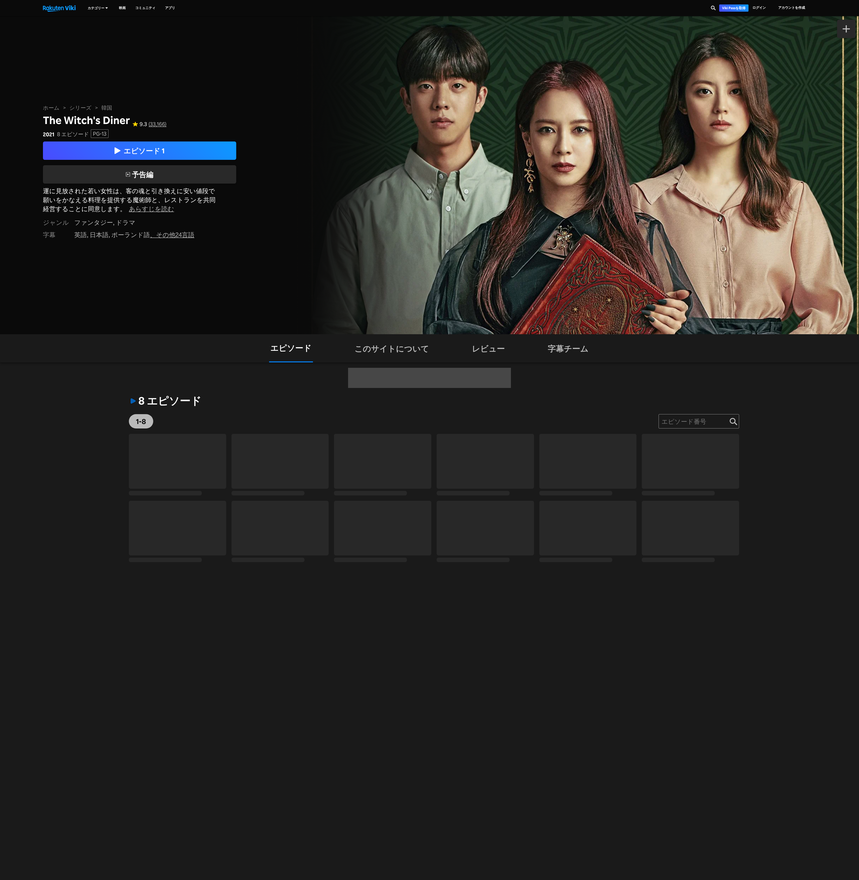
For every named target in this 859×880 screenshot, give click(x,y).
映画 (122, 8)
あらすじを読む (151, 208)
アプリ (170, 8)
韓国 (106, 107)
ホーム (51, 107)
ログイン (759, 7)
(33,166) (157, 124)
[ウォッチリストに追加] (846, 29)
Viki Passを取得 (734, 8)
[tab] (291, 348)
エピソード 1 (144, 150)
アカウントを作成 (791, 7)
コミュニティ (145, 8)
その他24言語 (175, 234)
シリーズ (80, 107)
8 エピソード (73, 134)
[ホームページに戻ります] (59, 8)
